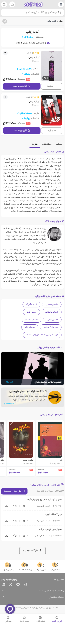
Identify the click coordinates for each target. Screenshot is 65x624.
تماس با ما (59, 580)
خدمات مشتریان (56, 597)
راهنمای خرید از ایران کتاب (51, 591)
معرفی (59, 144)
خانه (61, 21)
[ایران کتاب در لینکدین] (3, 585)
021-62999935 (9, 580)
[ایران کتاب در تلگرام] (18, 585)
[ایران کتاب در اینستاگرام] (25, 585)
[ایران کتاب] (33, 4)
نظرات (35, 144)
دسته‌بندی (47, 144)
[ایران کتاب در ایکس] (10, 585)
